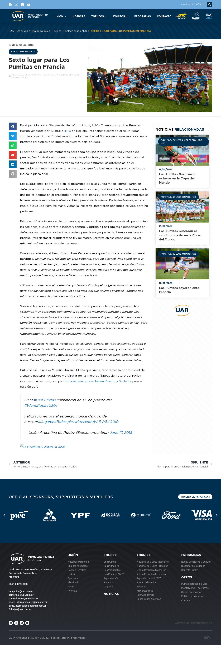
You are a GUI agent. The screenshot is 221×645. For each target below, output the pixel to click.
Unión (73, 555)
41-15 (67, 130)
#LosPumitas (44, 400)
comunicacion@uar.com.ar (23, 598)
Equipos (56, 31)
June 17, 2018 (121, 433)
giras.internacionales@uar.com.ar (27, 605)
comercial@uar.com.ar (21, 594)
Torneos (144, 555)
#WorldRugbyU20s (40, 405)
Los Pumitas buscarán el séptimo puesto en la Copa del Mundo (180, 235)
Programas (191, 555)
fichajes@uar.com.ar (20, 609)
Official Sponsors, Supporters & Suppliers (61, 497)
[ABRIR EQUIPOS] (127, 16)
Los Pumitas (33, 75)
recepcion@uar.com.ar (21, 591)
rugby (45, 75)
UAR (53, 75)
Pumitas (178, 140)
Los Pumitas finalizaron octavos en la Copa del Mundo (177, 178)
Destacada (18, 75)
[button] (209, 4)
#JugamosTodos (52, 422)
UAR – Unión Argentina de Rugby (28, 31)
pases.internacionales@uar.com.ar (28, 602)
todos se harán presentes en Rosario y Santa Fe (97, 381)
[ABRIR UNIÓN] (65, 16)
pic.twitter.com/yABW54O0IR (93, 422)
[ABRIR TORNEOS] (106, 16)
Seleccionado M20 (76, 31)
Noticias (111, 593)
